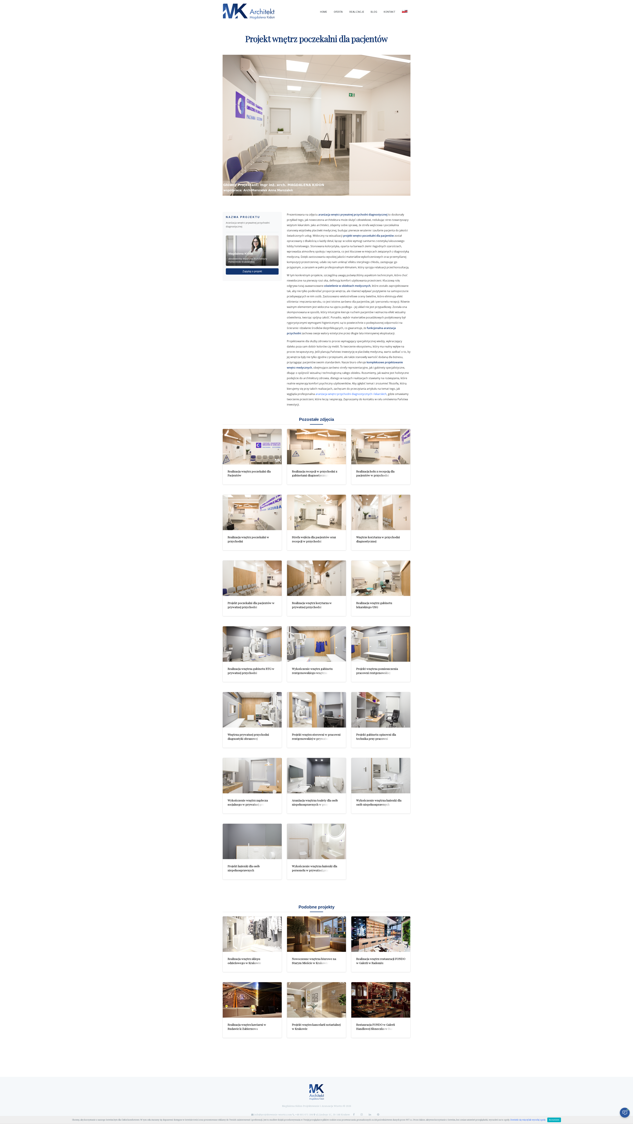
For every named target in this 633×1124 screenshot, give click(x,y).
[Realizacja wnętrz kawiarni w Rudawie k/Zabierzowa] (252, 1000)
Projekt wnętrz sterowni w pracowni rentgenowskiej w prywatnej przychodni (316, 738)
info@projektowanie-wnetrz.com (273, 1114)
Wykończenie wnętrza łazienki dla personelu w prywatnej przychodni (315, 868)
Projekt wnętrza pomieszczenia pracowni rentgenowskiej (377, 671)
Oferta (338, 12)
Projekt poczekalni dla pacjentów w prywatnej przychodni (251, 605)
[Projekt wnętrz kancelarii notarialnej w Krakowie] (316, 1000)
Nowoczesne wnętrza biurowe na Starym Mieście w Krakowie (314, 961)
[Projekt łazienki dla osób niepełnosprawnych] (252, 841)
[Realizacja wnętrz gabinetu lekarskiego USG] (380, 578)
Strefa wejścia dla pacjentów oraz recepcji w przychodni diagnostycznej (314, 541)
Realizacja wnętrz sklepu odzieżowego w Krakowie (244, 961)
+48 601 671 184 (304, 1114)
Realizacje (356, 12)
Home (323, 12)
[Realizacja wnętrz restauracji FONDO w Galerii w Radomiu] (380, 934)
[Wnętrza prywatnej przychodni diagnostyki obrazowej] (252, 710)
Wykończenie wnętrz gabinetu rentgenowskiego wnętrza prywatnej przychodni (312, 673)
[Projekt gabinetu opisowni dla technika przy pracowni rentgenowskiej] (380, 710)
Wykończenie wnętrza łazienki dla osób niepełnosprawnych (378, 802)
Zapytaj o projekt (252, 271)
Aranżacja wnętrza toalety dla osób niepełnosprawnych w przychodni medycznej (315, 804)
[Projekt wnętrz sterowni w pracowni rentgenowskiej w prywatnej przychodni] (316, 710)
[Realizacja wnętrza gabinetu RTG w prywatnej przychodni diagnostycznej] (252, 644)
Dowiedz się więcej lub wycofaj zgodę (528, 1120)
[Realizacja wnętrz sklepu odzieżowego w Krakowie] (252, 934)
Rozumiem (554, 1120)
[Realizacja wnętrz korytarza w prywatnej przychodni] (316, 578)
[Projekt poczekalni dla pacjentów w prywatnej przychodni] (252, 578)
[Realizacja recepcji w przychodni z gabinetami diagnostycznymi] (316, 446)
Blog (374, 12)
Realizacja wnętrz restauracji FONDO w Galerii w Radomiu (380, 961)
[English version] (404, 11)
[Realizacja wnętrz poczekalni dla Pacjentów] (252, 446)
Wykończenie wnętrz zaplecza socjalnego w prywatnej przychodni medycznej (251, 804)
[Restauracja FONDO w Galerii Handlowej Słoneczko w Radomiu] (380, 1000)
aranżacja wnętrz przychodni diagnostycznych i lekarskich (351, 394)
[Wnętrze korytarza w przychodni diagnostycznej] (380, 512)
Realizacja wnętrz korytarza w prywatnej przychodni (312, 605)
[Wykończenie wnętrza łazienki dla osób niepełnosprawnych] (380, 775)
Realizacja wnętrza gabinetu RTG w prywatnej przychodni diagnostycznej (251, 673)
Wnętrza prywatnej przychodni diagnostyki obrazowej (248, 736)
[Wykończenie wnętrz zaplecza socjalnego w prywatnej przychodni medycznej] (252, 775)
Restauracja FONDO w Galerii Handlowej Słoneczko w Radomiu (378, 1026)
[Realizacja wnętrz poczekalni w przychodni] (252, 512)
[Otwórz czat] (625, 1113)
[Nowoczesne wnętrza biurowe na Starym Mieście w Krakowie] (316, 934)
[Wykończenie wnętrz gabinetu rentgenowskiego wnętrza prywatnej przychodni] (316, 644)
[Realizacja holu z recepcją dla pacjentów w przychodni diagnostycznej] (380, 446)
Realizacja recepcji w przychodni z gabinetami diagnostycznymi (314, 473)
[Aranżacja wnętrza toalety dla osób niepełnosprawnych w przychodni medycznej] (316, 775)
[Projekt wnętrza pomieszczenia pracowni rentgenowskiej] (380, 644)
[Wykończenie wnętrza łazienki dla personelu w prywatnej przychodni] (316, 841)
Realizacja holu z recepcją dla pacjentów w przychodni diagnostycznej (375, 475)
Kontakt (389, 12)
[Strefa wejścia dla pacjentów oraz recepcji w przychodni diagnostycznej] (316, 512)
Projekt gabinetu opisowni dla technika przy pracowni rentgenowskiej (376, 738)
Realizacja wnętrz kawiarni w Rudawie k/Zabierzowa (247, 1026)
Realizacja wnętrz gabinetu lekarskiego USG (374, 605)
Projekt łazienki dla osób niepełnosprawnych (244, 868)
